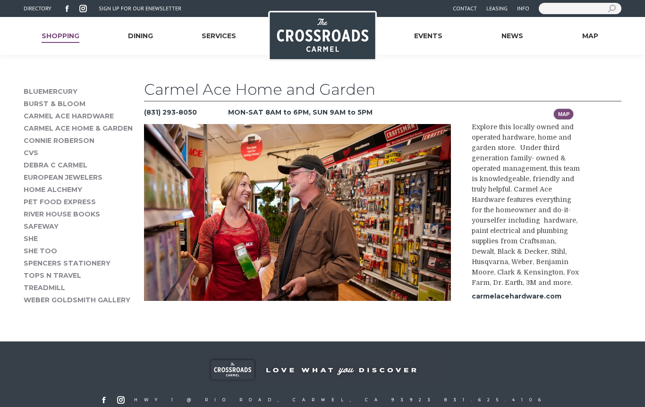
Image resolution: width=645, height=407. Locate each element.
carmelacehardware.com (516, 296)
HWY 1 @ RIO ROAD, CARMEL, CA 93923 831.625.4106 (340, 400)
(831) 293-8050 (170, 112)
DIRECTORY (37, 8)
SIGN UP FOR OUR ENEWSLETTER (140, 8)
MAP (563, 114)
